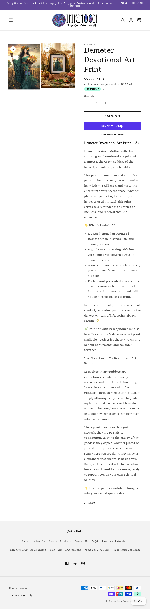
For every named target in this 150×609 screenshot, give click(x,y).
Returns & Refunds (113, 541)
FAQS (95, 541)
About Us (39, 541)
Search (26, 541)
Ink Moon (117, 601)
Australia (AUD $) (22, 595)
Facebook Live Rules (97, 549)
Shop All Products (60, 541)
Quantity (89, 96)
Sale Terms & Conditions (65, 549)
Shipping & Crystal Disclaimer (28, 549)
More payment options (113, 134)
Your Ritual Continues (126, 549)
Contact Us (81, 541)
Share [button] (91, 502)
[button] (11, 20)
